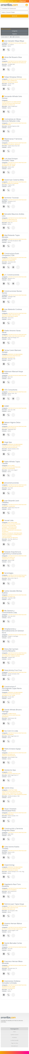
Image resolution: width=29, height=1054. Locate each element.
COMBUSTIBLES (12, 713)
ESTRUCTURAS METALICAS (8, 164)
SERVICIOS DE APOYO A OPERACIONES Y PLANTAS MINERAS (12, 535)
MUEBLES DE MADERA (12, 183)
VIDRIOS (4, 734)
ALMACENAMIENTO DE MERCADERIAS (11, 102)
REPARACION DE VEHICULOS (19, 62)
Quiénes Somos (14, 1034)
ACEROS (10, 772)
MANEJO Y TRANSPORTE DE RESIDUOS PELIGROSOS (11, 530)
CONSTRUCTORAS (12, 790)
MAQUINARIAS (10, 734)
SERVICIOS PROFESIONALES (9, 755)
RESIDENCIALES (20, 654)
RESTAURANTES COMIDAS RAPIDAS (11, 656)
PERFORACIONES (18, 533)
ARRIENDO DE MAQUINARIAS (15, 354)
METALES (17, 144)
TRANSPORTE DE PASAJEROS (9, 259)
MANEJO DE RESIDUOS (7, 533)
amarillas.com (9, 5)
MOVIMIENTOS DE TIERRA (8, 165)
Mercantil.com (14, 1046)
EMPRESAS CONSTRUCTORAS (9, 794)
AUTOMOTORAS (21, 576)
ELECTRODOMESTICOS (8, 814)
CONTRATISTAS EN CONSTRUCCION (17, 43)
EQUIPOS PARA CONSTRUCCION (10, 907)
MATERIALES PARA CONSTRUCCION (11, 315)
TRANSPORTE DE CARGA (8, 559)
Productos (14, 1037)
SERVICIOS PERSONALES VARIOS (10, 82)
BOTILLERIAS (11, 465)
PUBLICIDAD (19, 929)
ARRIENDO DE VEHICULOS (8, 105)
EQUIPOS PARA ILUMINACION (9, 80)
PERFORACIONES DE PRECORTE (10, 537)
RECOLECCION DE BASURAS (9, 525)
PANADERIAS (5, 506)
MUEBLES (4, 183)
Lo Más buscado (14, 1040)
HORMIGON (5, 486)
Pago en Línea (14, 1043)
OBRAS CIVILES (5, 793)
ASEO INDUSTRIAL (12, 522)
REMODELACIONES (22, 794)
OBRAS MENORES (6, 124)
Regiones (14, 34)
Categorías (14, 31)
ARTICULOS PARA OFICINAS (9, 929)
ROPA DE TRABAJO (6, 62)
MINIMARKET (5, 716)
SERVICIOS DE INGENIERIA (8, 468)
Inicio (14, 1031)
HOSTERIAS (5, 654)
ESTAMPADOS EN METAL (8, 144)
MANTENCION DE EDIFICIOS (9, 428)
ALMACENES (12, 506)
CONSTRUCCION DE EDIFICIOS (9, 221)
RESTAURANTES (12, 654)
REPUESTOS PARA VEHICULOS (9, 219)
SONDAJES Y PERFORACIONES (9, 527)
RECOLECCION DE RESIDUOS (9, 528)
